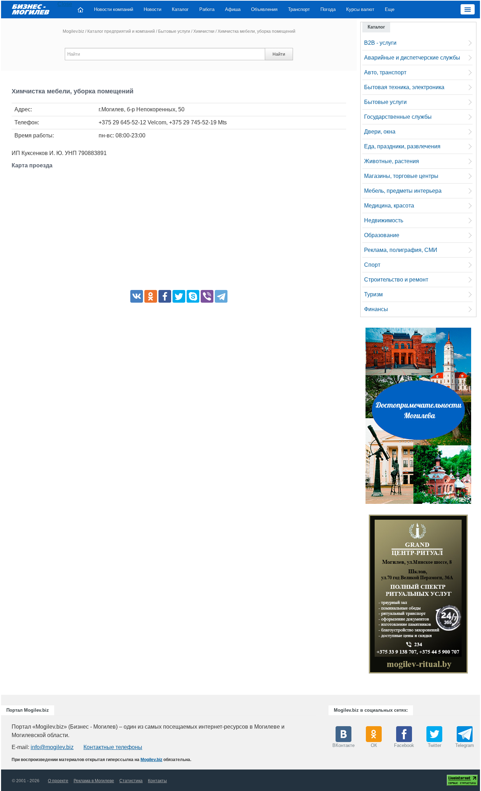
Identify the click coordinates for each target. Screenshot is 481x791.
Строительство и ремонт (396, 280)
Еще (389, 9)
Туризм (373, 294)
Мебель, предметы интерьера (403, 191)
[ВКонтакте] (136, 296)
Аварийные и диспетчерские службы (412, 58)
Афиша (233, 9)
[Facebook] (164, 296)
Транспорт (299, 9)
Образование (381, 235)
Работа (206, 9)
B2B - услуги (380, 43)
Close (64, 4)
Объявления (264, 9)
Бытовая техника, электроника (404, 87)
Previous (361, 596)
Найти (279, 54)
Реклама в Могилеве (94, 780)
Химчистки (203, 31)
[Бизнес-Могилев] (31, 9)
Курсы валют (360, 9)
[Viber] (207, 296)
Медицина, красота (389, 206)
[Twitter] (179, 296)
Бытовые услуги (174, 31)
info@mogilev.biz (52, 747)
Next (475, 596)
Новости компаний (113, 9)
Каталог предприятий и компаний (121, 31)
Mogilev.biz (73, 31)
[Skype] (193, 296)
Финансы (376, 309)
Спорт (372, 265)
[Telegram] (221, 296)
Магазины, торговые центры (401, 176)
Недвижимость (383, 220)
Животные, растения (391, 161)
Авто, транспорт (385, 72)
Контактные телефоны (112, 747)
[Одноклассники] (150, 296)
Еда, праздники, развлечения (402, 146)
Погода (328, 9)
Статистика (131, 780)
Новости (152, 9)
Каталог (180, 9)
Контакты (157, 780)
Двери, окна (379, 132)
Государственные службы (398, 117)
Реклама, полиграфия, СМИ (400, 250)
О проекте (58, 780)
